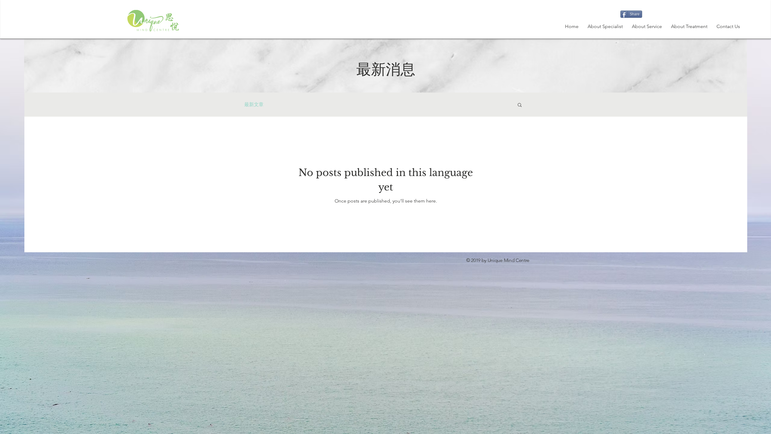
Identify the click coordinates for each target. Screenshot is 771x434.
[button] (689, 26)
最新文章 (254, 104)
